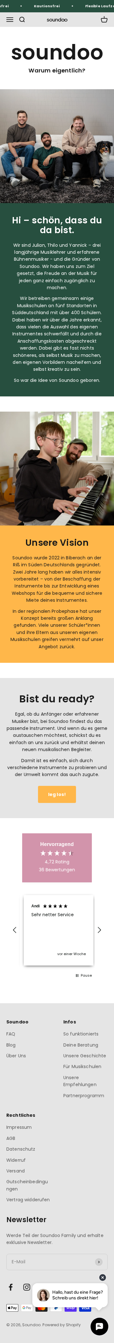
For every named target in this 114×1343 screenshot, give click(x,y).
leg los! (57, 794)
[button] (14, 930)
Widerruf (16, 1160)
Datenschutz (20, 1149)
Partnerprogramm (83, 1095)
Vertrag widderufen (28, 1200)
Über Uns (16, 1056)
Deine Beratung (80, 1045)
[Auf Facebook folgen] (10, 1287)
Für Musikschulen (82, 1066)
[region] (57, 930)
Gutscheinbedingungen (27, 1185)
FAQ (10, 1034)
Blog (11, 1045)
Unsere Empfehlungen (80, 1081)
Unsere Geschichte (84, 1056)
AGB (10, 1138)
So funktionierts (80, 1034)
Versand (15, 1171)
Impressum (19, 1127)
